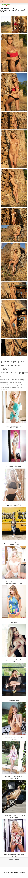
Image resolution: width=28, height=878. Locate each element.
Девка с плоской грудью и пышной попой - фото (14, 777)
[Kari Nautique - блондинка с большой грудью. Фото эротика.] (14, 562)
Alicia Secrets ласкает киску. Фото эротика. (14, 855)
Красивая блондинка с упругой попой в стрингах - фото (14, 504)
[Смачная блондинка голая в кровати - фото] (14, 406)
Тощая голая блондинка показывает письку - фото (14, 816)
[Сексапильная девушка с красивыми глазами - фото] (14, 445)
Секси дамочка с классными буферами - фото (14, 699)
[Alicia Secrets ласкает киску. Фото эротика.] (14, 835)
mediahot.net (12, 871)
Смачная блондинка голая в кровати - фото (14, 426)
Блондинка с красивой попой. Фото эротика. (14, 660)
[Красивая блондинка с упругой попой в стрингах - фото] (14, 484)
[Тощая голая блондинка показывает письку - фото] (14, 796)
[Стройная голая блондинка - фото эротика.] (14, 718)
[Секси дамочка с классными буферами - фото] (14, 679)
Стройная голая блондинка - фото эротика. (14, 738)
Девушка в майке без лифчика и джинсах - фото (14, 543)
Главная (14, 876)
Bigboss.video (17, 5)
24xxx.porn (11, 859)
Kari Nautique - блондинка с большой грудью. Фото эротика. (14, 582)
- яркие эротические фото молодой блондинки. (14, 621)
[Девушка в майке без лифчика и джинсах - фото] (14, 523)
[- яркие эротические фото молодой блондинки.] (14, 601)
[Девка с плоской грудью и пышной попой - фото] (14, 757)
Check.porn (16, 859)
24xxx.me (24, 5)
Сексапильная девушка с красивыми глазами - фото (14, 465)
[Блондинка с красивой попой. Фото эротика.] (14, 640)
